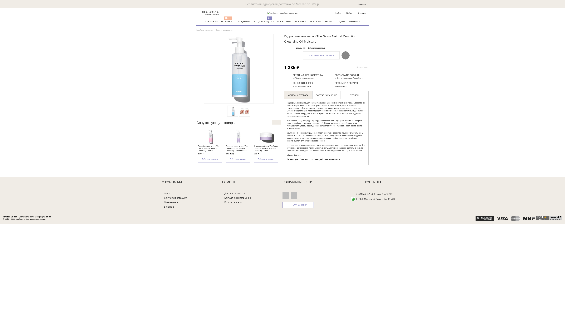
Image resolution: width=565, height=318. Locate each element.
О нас (167, 193)
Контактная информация (237, 198)
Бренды (353, 21)
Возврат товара (233, 202)
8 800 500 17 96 (210, 12)
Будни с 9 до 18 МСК (383, 194)
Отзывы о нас (171, 202)
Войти (349, 13)
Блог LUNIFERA (300, 205)
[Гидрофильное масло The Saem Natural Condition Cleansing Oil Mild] (210, 136)
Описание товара (298, 95)
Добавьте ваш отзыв (316, 48)
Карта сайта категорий (29, 217)
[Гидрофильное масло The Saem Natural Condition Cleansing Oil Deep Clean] (238, 136)
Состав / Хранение (326, 95)
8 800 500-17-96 (364, 194)
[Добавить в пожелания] (346, 55)
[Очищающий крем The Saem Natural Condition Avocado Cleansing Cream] (266, 136)
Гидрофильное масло (296, 103)
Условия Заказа (10, 217)
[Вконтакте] (285, 195)
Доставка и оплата (234, 193)
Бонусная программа (175, 198)
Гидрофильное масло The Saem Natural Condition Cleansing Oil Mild (209, 148)
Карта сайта (45, 217)
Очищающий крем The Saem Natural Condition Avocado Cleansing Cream (266, 148)
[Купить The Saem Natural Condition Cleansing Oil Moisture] (232, 111)
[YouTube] (294, 195)
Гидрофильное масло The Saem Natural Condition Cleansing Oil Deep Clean (237, 148)
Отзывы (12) (301, 48)
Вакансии (169, 207)
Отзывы (354, 95)
